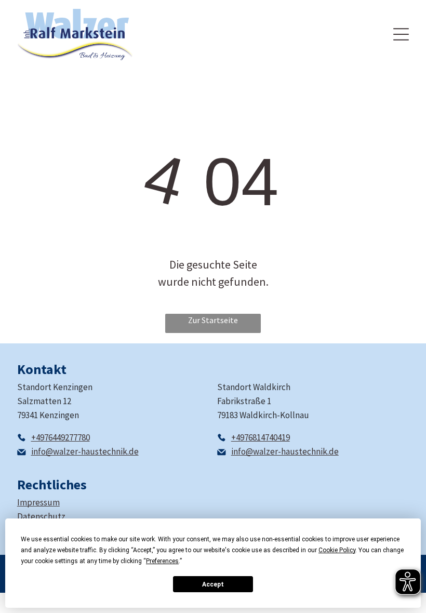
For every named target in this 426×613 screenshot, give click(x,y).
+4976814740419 (260, 437)
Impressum (38, 502)
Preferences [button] (162, 561)
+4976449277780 (60, 437)
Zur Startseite (213, 320)
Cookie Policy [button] (336, 550)
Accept (213, 584)
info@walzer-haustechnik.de (85, 451)
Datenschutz (41, 516)
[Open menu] (401, 34)
